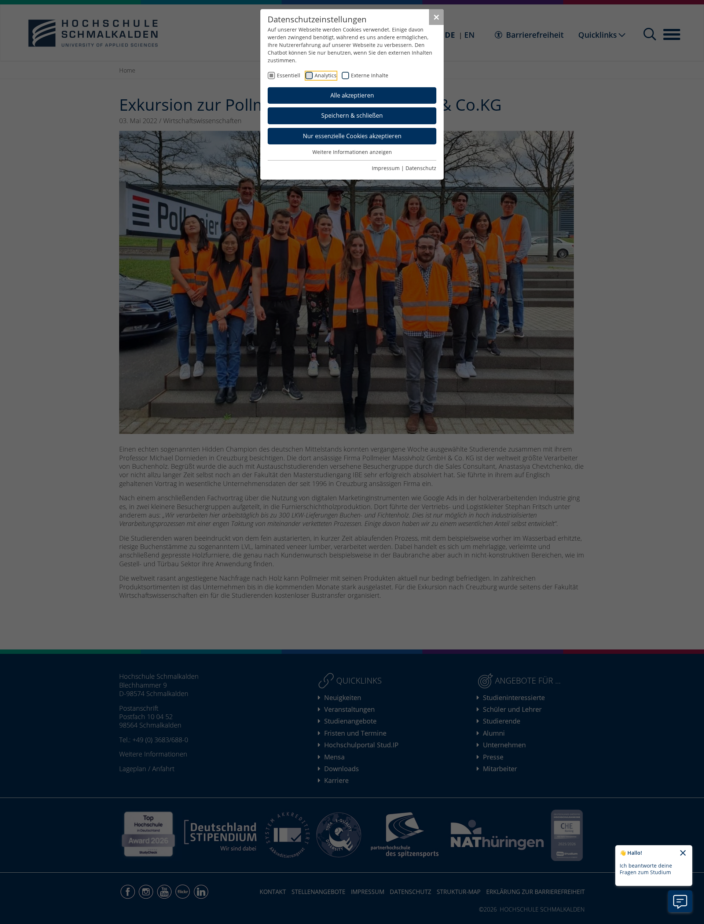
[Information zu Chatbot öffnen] (680, 901)
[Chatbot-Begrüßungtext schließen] (683, 853)
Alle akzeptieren (352, 95)
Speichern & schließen (352, 115)
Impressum (386, 168)
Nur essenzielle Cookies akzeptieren (352, 136)
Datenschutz (421, 168)
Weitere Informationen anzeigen (352, 151)
